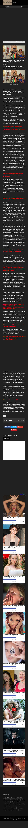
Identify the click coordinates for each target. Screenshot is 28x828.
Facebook (8, 426)
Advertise (12, 818)
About (8, 818)
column (13, 801)
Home (4, 818)
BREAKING (17, 799)
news (9, 807)
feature (22, 803)
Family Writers (11, 803)
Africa (8, 797)
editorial (18, 801)
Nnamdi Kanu (20, 807)
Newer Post (9, 420)
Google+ (21, 426)
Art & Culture (19, 797)
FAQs (16, 818)
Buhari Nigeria (6, 801)
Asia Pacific (6, 799)
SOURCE (4, 416)
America (12, 797)
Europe (5, 803)
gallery (11, 805)
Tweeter (14, 426)
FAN (17, 803)
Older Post (20, 420)
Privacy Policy (20, 818)
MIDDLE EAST (17, 805)
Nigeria (14, 807)
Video (5, 812)
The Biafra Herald (17, 816)
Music (5, 807)
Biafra (11, 799)
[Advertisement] (14, 24)
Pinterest (14, 429)
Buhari (22, 799)
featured (5, 805)
